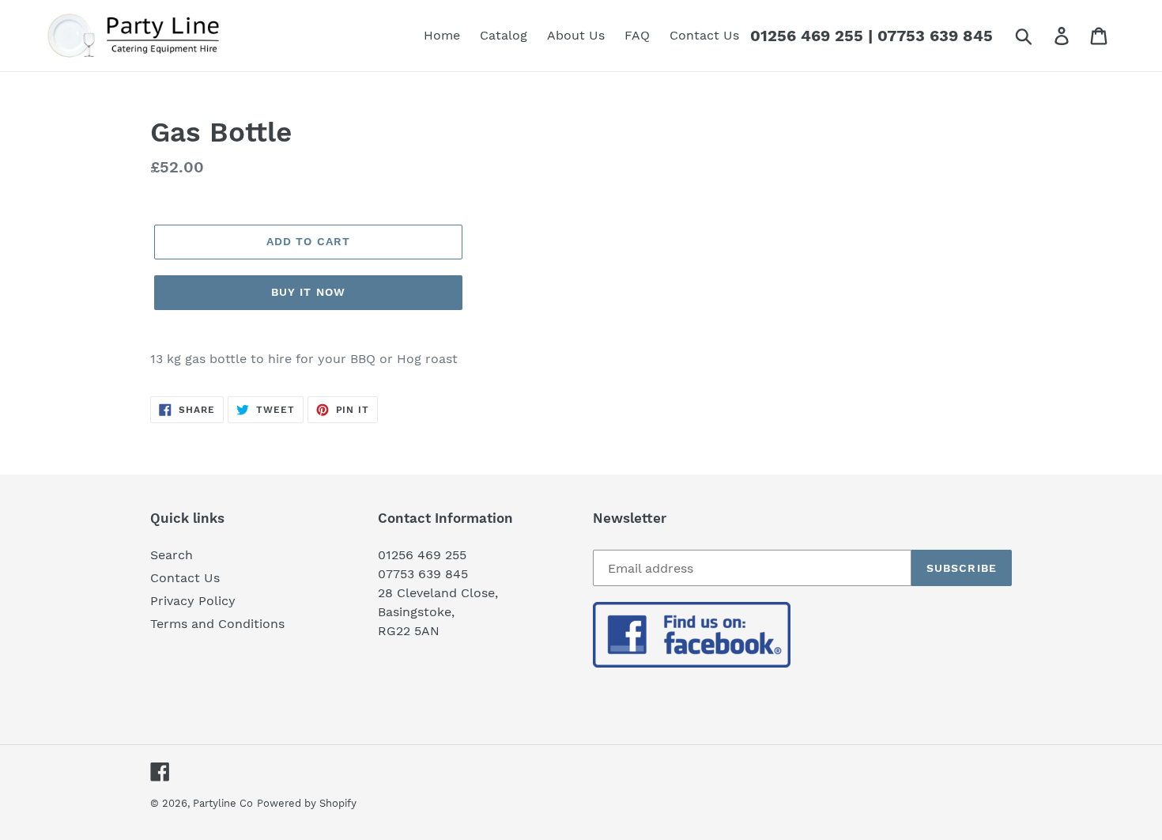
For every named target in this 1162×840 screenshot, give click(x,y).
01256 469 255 (806, 35)
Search (171, 554)
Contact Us (185, 577)
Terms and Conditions (217, 623)
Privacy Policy (193, 600)
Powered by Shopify (307, 803)
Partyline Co (223, 803)
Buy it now (308, 292)
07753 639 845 (935, 35)
